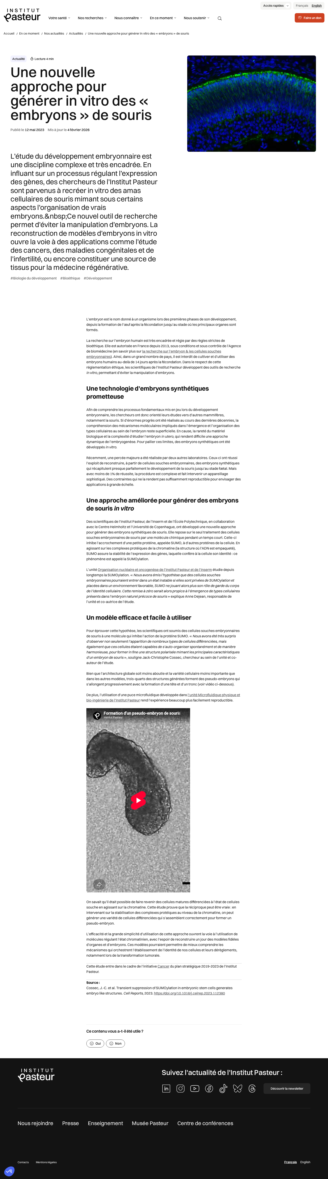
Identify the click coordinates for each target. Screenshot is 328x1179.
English (317, 6)
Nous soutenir (195, 18)
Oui (98, 1043)
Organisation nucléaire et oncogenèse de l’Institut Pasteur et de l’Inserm (155, 569)
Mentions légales (46, 1162)
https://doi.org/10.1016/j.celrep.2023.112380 (189, 993)
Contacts (23, 1162)
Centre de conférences (205, 1123)
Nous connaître (126, 18)
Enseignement (105, 1123)
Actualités (76, 33)
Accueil (9, 33)
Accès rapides (273, 6)
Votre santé (57, 18)
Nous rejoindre (35, 1123)
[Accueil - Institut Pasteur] (22, 15)
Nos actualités (54, 33)
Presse (70, 1123)
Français (302, 6)
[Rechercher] (219, 18)
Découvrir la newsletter (287, 1089)
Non (118, 1043)
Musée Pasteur (150, 1123)
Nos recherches (90, 18)
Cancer (163, 966)
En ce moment (161, 18)
